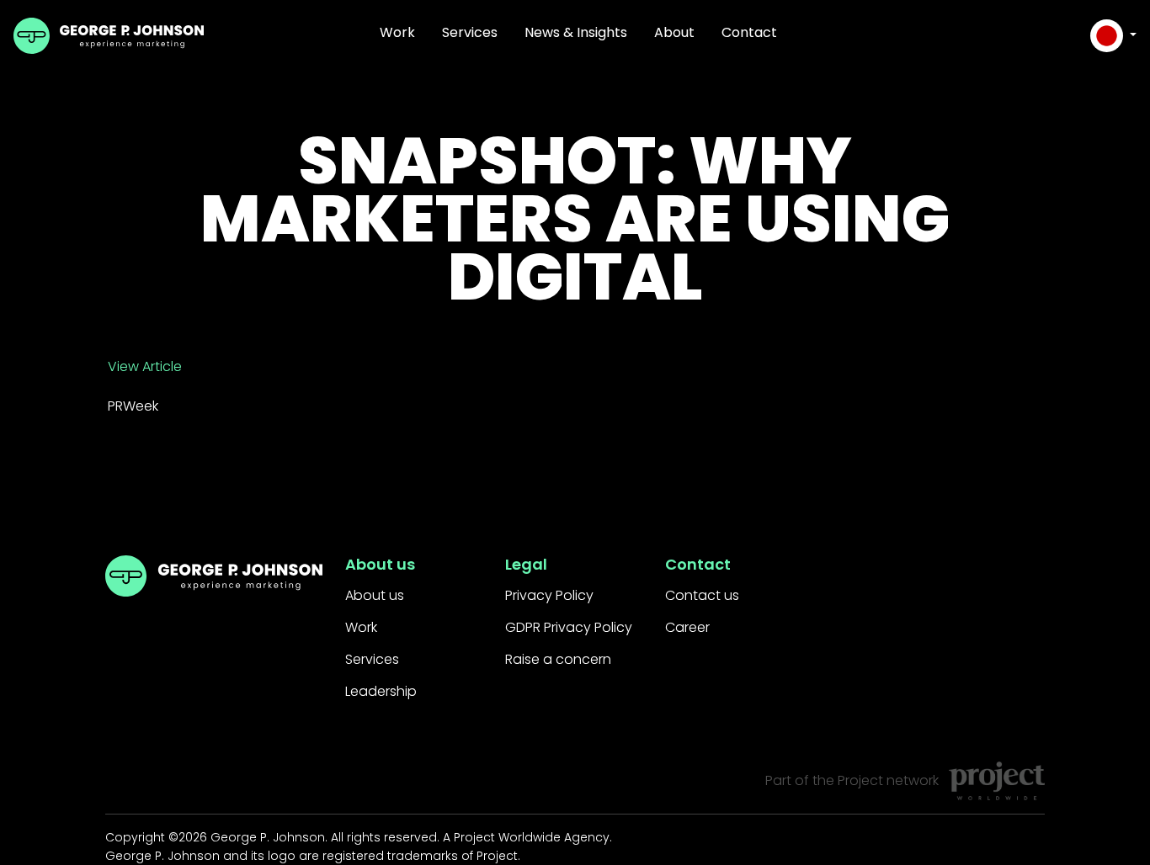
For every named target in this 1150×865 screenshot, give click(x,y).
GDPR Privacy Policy (568, 627)
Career (687, 627)
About (674, 32)
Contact (749, 32)
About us (374, 595)
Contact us (702, 595)
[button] (1113, 36)
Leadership (381, 691)
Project (860, 780)
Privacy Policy (549, 595)
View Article (145, 366)
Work (397, 32)
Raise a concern (558, 659)
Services (470, 32)
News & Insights (575, 32)
